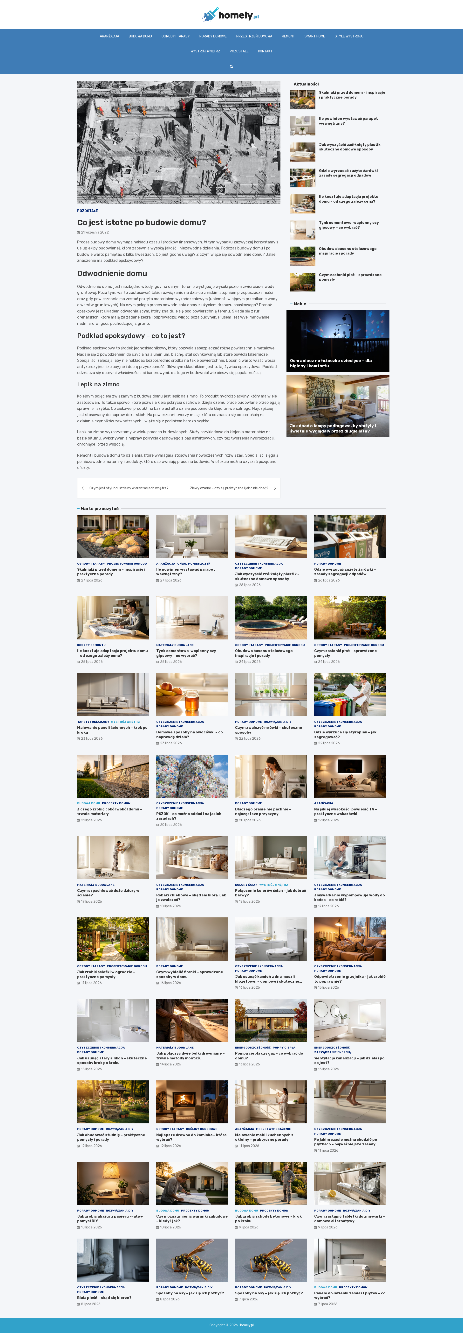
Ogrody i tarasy (176, 36)
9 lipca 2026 (249, 1227)
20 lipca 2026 (171, 825)
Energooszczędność (253, 1047)
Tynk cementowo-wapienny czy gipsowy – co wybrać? (349, 225)
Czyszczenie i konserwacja (259, 563)
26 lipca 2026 (250, 585)
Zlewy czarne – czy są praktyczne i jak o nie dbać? (229, 488)
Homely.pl (246, 1325)
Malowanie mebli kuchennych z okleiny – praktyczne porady (264, 1137)
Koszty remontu (91, 645)
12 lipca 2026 (91, 1146)
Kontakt (265, 51)
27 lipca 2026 (91, 580)
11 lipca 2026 (249, 1146)
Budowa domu (140, 36)
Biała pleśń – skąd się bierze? (104, 1298)
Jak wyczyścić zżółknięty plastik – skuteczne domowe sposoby (351, 147)
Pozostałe (239, 51)
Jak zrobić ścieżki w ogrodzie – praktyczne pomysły (106, 974)
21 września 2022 (95, 232)
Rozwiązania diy (277, 721)
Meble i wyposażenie (273, 1129)
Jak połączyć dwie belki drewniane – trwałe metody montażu (190, 1055)
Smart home (315, 36)
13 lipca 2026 (249, 1064)
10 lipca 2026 (91, 1227)
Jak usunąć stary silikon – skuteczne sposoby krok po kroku (112, 1060)
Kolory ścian (246, 884)
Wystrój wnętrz (205, 51)
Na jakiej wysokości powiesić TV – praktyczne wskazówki (345, 811)
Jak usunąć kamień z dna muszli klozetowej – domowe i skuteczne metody (267, 981)
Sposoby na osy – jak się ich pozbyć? (190, 1293)
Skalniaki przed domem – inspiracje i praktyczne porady (352, 94)
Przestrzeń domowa (254, 36)
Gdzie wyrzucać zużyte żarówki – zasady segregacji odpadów (350, 173)
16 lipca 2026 (170, 983)
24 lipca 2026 (250, 662)
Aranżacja (109, 36)
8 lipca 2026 (91, 1304)
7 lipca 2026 (248, 1299)
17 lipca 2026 (328, 906)
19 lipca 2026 (328, 820)
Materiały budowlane (175, 645)
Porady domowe (213, 36)
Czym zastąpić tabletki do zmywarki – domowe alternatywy (349, 1218)
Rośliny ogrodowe (201, 1129)
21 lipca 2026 (91, 820)
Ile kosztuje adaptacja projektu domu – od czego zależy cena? (348, 199)
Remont (288, 36)
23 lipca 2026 (92, 739)
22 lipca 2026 (250, 739)
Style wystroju (349, 36)
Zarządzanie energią (332, 1052)
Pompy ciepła (284, 1047)
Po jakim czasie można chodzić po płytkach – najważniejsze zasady (345, 1142)
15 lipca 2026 (328, 988)
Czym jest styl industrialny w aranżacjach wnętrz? (128, 488)
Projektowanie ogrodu (127, 563)
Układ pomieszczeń (194, 563)
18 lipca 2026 (170, 906)
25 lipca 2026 (92, 662)
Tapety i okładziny (93, 721)
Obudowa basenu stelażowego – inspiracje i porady (349, 251)
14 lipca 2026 (170, 1064)
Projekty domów (116, 803)
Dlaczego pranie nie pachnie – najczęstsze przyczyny (263, 811)
